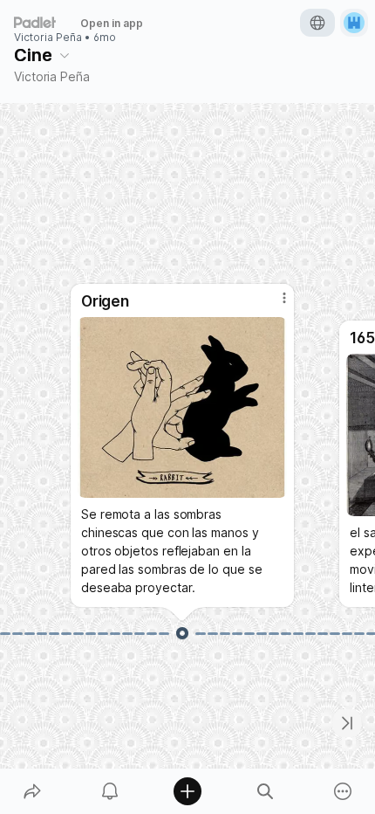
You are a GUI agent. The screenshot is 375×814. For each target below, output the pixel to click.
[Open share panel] (31, 791)
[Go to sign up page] (354, 23)
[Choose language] (317, 23)
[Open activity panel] (109, 791)
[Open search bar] (265, 791)
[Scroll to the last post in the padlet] (347, 723)
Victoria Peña (48, 37)
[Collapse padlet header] (64, 55)
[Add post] (187, 791)
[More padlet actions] (343, 791)
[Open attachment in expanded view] (182, 407)
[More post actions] (273, 304)
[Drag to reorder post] (182, 633)
